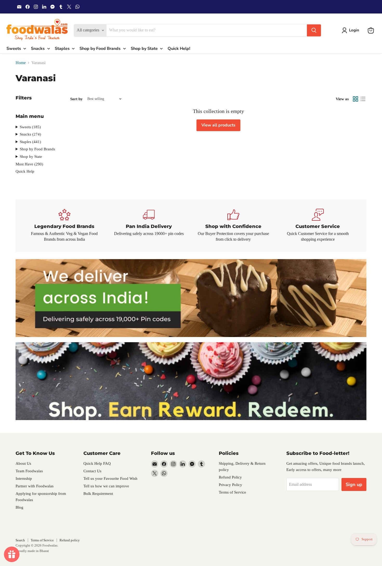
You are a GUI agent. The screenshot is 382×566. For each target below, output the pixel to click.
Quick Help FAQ (97, 463)
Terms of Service (232, 492)
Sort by (76, 99)
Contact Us (92, 471)
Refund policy (70, 540)
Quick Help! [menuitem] (179, 48)
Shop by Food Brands (37, 149)
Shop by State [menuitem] (144, 48)
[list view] (362, 99)
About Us (23, 463)
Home (21, 62)
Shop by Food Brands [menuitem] (100, 48)
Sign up (354, 484)
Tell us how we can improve (106, 486)
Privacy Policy (230, 485)
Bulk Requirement (98, 493)
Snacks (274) (30, 134)
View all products (218, 125)
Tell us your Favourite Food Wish (110, 478)
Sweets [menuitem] (13, 48)
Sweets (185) (30, 127)
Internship (24, 478)
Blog (19, 507)
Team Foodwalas (29, 471)
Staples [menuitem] (62, 48)
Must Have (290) (29, 164)
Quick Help (25, 171)
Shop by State (31, 156)
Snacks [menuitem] (38, 48)
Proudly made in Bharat (32, 551)
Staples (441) (30, 142)
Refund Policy (230, 477)
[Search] (314, 30)
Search (20, 540)
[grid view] (355, 99)
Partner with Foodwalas (35, 486)
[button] (351, 30)
